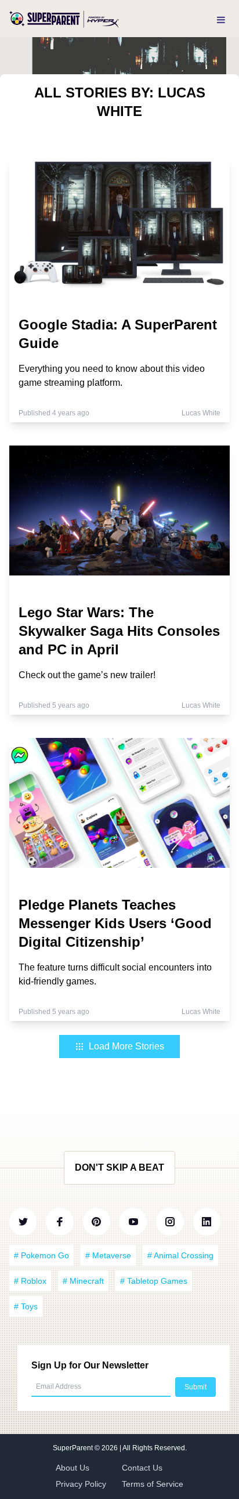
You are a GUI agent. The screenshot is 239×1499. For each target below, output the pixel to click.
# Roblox (30, 1281)
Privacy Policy (81, 1484)
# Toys (26, 1306)
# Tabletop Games (153, 1281)
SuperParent (74, 1448)
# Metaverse (108, 1255)
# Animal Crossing (180, 1255)
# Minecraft (83, 1281)
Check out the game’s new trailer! (87, 675)
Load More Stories (126, 1046)
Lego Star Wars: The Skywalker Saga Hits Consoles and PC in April (119, 630)
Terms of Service (152, 1484)
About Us (72, 1467)
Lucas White (201, 413)
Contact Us (142, 1467)
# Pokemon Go (41, 1255)
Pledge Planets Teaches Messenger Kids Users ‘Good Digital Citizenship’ (115, 923)
